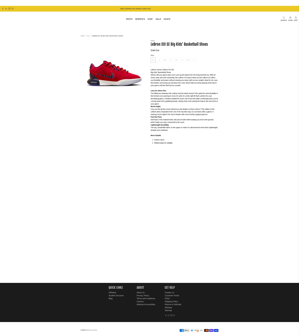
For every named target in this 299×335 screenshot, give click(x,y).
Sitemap (168, 310)
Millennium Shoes (91, 330)
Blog (110, 298)
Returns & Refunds (173, 304)
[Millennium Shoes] (8, 19)
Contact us (169, 292)
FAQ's (167, 298)
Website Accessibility (146, 304)
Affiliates (112, 292)
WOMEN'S (140, 19)
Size (152, 55)
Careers (140, 301)
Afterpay (168, 307)
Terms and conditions (146, 298)
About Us (141, 292)
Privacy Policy (143, 295)
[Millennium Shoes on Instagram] (9, 9)
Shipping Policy (171, 301)
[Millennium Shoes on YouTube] (6, 9)
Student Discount (116, 295)
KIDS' (150, 19)
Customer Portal (172, 295)
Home (83, 36)
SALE (158, 19)
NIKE (153, 41)
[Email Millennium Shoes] (13, 9)
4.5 (165, 60)
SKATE (167, 19)
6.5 (188, 60)
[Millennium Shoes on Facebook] (3, 9)
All (88, 36)
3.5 (153, 60)
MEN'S (129, 19)
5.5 (176, 60)
